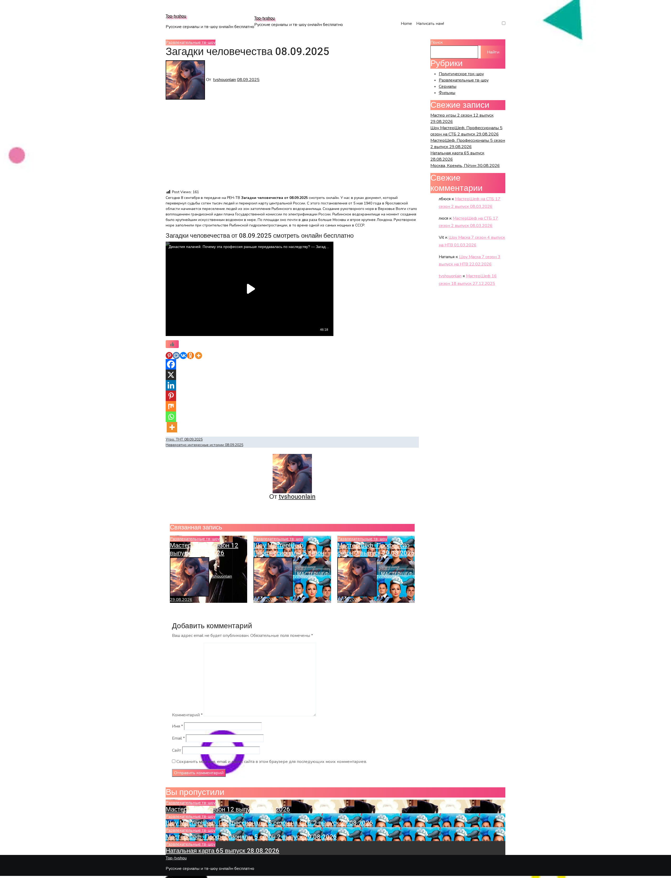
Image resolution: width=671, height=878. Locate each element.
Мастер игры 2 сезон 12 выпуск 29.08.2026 (204, 549)
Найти (493, 52)
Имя (177, 726)
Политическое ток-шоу (461, 74)
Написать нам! (430, 23)
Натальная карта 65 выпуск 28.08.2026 (222, 850)
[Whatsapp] (171, 416)
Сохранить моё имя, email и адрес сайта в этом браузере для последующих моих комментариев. (271, 762)
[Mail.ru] (176, 355)
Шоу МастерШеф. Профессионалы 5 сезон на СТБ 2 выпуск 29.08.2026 (269, 823)
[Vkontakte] (183, 355)
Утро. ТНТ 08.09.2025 (184, 439)
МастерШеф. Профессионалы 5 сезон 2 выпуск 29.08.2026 (383, 549)
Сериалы (447, 86)
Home (406, 23)
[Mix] (171, 406)
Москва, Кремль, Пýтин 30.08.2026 (465, 166)
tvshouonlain (224, 80)
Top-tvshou (176, 16)
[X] (171, 375)
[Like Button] (172, 344)
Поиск (436, 42)
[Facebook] (171, 364)
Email (178, 738)
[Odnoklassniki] (190, 355)
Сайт (176, 750)
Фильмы (447, 93)
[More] (198, 355)
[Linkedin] (171, 385)
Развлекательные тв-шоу (190, 42)
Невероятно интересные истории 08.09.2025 (204, 444)
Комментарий (187, 715)
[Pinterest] (169, 355)
